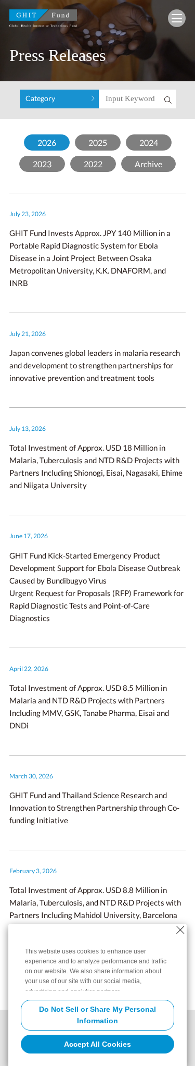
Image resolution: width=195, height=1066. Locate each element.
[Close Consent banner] (180, 930)
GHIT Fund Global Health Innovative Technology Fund (43, 20)
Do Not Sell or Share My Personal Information (97, 1015)
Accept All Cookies (97, 1044)
